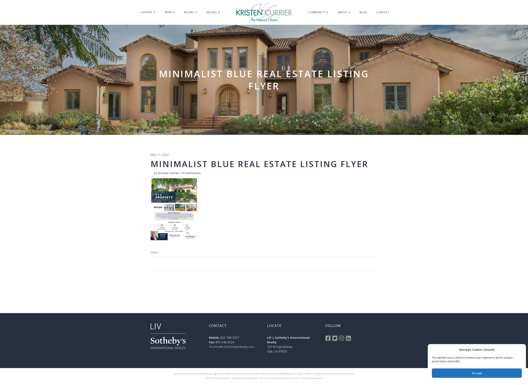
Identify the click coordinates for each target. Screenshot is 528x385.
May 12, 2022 (160, 155)
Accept (477, 373)
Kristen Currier (168, 173)
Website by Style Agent (245, 378)
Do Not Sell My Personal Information (280, 378)
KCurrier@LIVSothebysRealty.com (231, 347)
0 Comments (191, 173)
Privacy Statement (312, 378)
